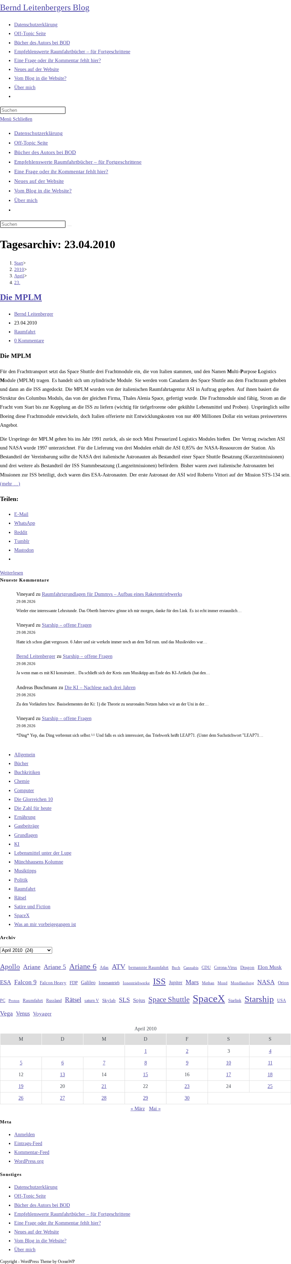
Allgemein (24, 754)
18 (270, 1074)
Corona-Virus (225, 967)
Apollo (10, 966)
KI (17, 844)
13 (62, 1074)
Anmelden (24, 1134)
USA (281, 1000)
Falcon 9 (25, 982)
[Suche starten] (69, 226)
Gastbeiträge (26, 826)
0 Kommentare (29, 340)
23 (187, 1086)
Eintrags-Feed (28, 1143)
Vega (6, 1013)
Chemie (21, 781)
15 (145, 1074)
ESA (5, 982)
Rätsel (20, 897)
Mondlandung (242, 983)
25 (270, 1086)
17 (228, 1074)
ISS (159, 981)
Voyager (42, 1014)
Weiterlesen (11, 573)
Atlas (104, 967)
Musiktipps (25, 870)
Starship (259, 999)
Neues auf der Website (39, 181)
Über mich (26, 200)
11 (270, 1063)
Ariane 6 (83, 966)
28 (103, 1098)
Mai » (155, 1108)
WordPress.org (29, 1161)
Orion (283, 982)
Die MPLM (21, 297)
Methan (208, 983)
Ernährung (24, 817)
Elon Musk (270, 967)
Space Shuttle (169, 999)
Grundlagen (26, 835)
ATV (118, 966)
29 (145, 1098)
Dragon (247, 967)
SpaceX (21, 915)
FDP (74, 982)
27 (62, 1098)
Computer (24, 790)
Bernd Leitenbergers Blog (44, 7)
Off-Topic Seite (31, 143)
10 (228, 1063)
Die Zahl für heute (32, 808)
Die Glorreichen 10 (33, 799)
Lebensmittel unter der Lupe (42, 853)
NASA (266, 982)
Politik (21, 880)
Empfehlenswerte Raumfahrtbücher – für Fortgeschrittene (78, 162)
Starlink (234, 1000)
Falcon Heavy (53, 982)
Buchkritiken (27, 772)
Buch (176, 967)
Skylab (109, 1000)
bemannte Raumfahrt (148, 967)
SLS (124, 999)
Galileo (88, 982)
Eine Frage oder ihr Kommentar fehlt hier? (61, 171)
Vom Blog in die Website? (43, 191)
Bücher (21, 763)
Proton (14, 1001)
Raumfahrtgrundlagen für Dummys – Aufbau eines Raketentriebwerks (112, 594)
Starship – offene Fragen (67, 625)
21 (103, 1086)
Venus (23, 1013)
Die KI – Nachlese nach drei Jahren (100, 687)
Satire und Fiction (32, 906)
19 (20, 1086)
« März (138, 1108)
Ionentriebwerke (136, 983)
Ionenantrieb (109, 982)
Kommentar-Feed (31, 1152)
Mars (192, 982)
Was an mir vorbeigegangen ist (45, 924)
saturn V (91, 1000)
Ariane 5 (55, 966)
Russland (54, 1000)
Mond (222, 983)
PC (2, 1000)
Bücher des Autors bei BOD (45, 152)
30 (187, 1098)
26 (20, 1098)
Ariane (31, 966)
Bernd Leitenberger (33, 314)
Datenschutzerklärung (38, 133)
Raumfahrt (24, 331)
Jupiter (175, 982)
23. (17, 282)
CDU (206, 967)
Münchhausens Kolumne (38, 862)
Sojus (139, 1000)
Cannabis (190, 967)
